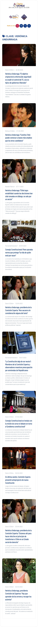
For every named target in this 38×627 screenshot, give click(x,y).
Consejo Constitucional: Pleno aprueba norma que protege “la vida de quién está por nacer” (19, 252)
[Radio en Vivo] (17, 26)
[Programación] (21, 26)
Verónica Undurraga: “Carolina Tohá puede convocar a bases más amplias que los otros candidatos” (18, 137)
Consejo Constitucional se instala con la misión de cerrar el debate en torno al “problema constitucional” (18, 423)
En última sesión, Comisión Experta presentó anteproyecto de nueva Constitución (17, 480)
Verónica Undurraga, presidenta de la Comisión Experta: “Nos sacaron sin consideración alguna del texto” (18, 310)
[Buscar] (25, 26)
